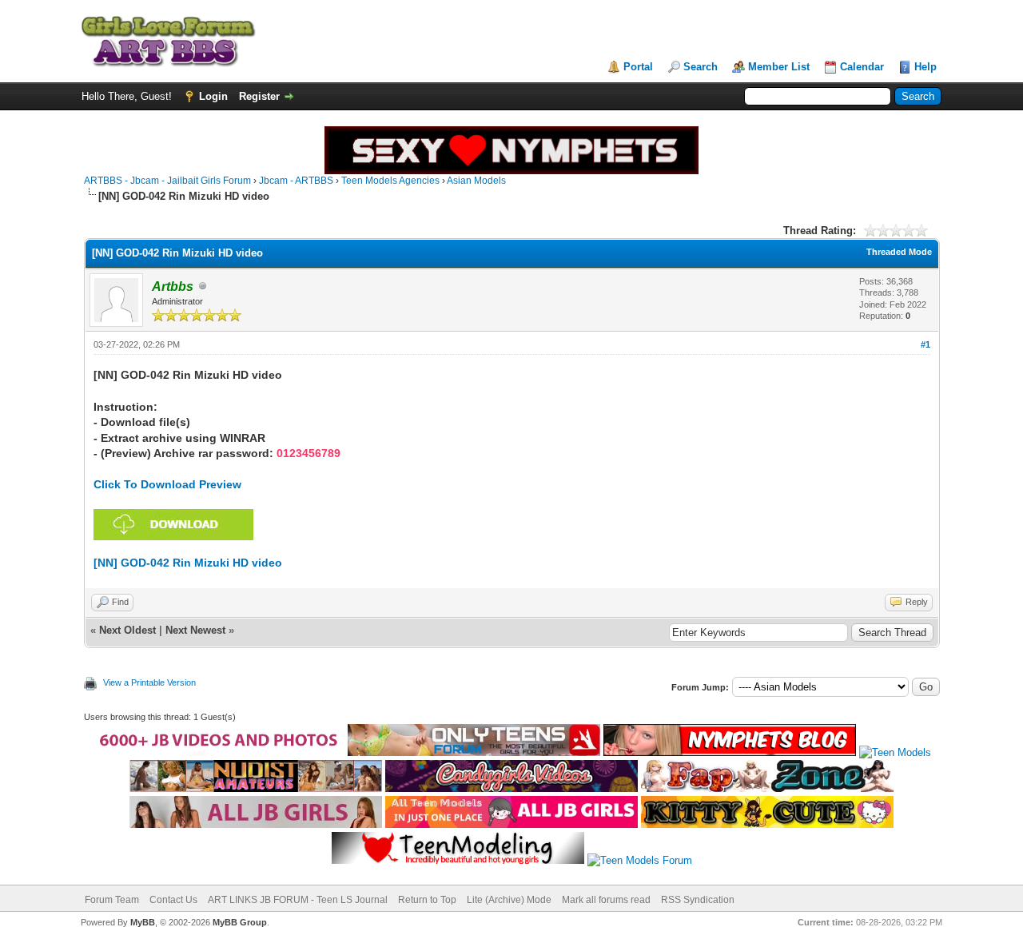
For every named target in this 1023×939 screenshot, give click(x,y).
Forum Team (112, 899)
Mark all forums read (606, 899)
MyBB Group (240, 922)
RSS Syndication (697, 899)
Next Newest (195, 630)
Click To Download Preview (167, 484)
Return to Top (427, 899)
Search (700, 67)
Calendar (862, 67)
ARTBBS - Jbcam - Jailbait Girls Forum (167, 180)
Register (259, 96)
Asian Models (476, 180)
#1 (925, 344)
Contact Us (173, 899)
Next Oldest (127, 630)
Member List (779, 67)
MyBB (142, 922)
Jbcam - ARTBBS (296, 180)
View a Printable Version (149, 682)
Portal (638, 67)
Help (925, 67)
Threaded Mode (899, 252)
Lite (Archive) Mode (509, 899)
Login (213, 96)
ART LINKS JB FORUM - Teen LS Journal (298, 899)
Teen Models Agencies (390, 180)
